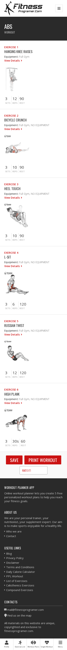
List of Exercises (16, 581)
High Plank (12, 394)
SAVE (14, 460)
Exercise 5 (11, 321)
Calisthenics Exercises (20, 585)
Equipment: (11, 56)
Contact (11, 536)
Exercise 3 (11, 184)
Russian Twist (14, 325)
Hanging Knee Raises (18, 51)
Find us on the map (19, 615)
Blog (9, 553)
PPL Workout (14, 576)
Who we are (14, 531)
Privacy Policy (15, 558)
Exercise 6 (11, 389)
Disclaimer (12, 562)
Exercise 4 (11, 252)
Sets (7, 103)
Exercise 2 (11, 115)
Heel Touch (12, 188)
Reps (14, 103)
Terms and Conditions (20, 567)
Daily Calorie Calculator (20, 572)
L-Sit (7, 256)
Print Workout (42, 460)
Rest (22, 103)
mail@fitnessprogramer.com (25, 610)
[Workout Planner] (23, 8)
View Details (12, 60)
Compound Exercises (19, 590)
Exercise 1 (11, 47)
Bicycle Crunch (15, 119)
